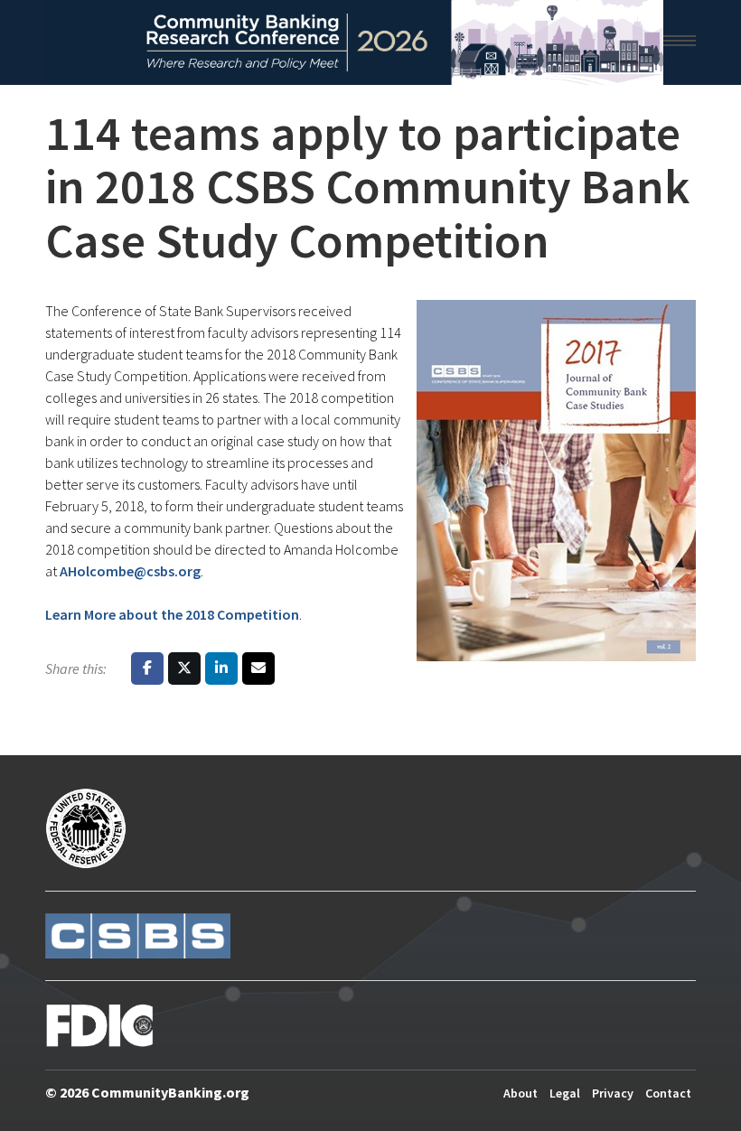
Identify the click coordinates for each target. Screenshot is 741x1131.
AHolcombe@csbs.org (130, 571)
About (520, 1093)
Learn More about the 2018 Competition (172, 614)
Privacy (612, 1093)
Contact (668, 1093)
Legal (564, 1093)
